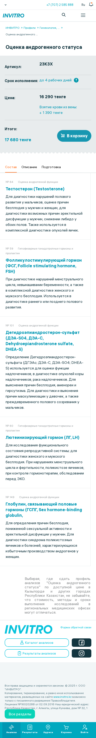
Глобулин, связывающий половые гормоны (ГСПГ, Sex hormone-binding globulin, (44, 509)
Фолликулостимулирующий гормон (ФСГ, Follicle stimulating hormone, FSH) (44, 265)
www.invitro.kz (62, 696)
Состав (11, 167)
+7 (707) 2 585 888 (59, 5)
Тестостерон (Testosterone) (35, 189)
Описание (29, 167)
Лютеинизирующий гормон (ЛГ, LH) (42, 437)
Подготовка (51, 167)
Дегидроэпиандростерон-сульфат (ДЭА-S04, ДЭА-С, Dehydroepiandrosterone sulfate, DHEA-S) (43, 341)
